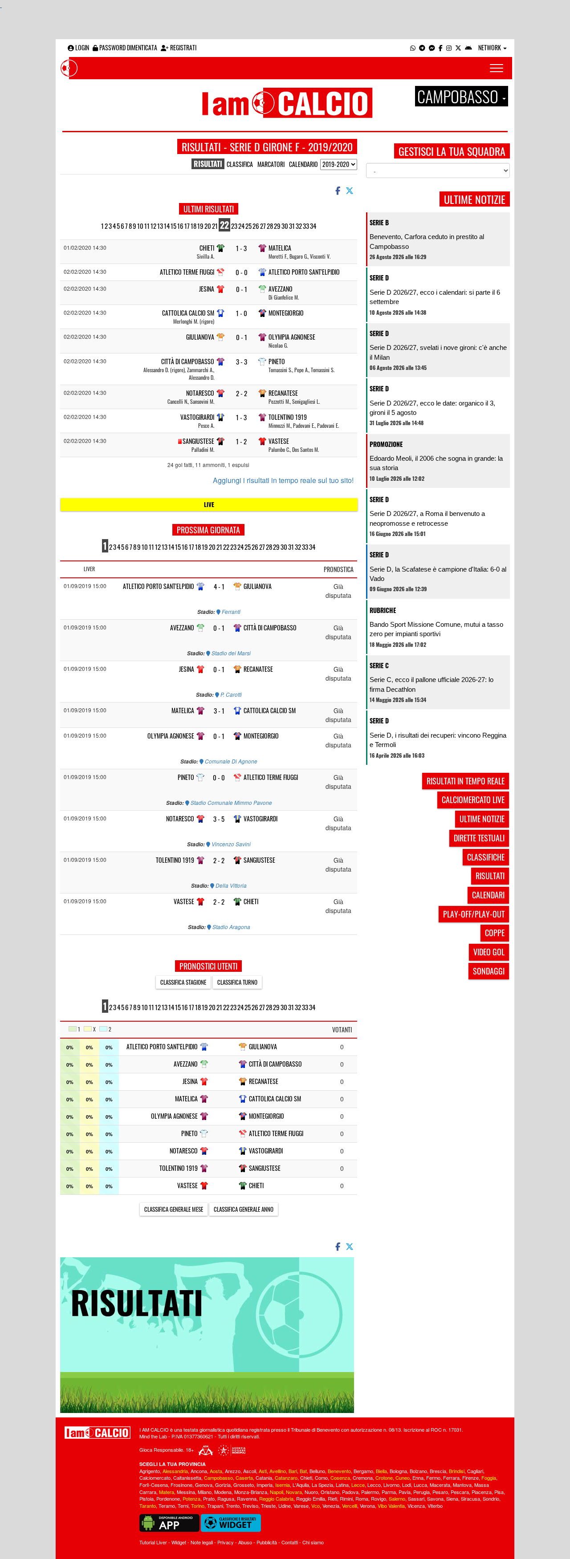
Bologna (398, 1470)
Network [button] (490, 47)
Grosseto (243, 1484)
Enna (417, 1477)
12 (153, 226)
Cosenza (340, 1477)
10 (140, 226)
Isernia (282, 1484)
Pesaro (440, 1491)
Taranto (147, 1505)
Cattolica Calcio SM (188, 312)
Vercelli (349, 1505)
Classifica (240, 164)
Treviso (250, 1505)
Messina (186, 1491)
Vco (315, 1505)
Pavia (405, 1491)
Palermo (370, 1491)
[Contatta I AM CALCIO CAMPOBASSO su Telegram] (422, 47)
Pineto (277, 361)
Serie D (379, 277)
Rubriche (383, 610)
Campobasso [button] (459, 96)
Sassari (416, 1498)
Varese (301, 1505)
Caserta (244, 1477)
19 (200, 226)
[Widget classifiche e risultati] (231, 1522)
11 (147, 226)
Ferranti (230, 611)
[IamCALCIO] (97, 1432)
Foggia (488, 1477)
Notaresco (200, 393)
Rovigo (378, 1498)
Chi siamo (313, 1542)
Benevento (339, 1470)
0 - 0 (242, 272)
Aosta (216, 1470)
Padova (350, 1491)
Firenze (470, 1477)
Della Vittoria (230, 885)
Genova (203, 1484)
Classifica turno (237, 982)
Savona (435, 1498)
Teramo (167, 1505)
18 (193, 226)
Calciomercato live (473, 799)
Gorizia (223, 1484)
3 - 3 (241, 361)
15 (173, 226)
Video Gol (489, 952)
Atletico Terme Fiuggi (187, 271)
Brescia (438, 1470)
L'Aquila (301, 1484)
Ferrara (451, 1477)
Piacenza (482, 1491)
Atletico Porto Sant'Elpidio (304, 271)
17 (187, 226)
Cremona (363, 1477)
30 (284, 226)
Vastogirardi (197, 417)
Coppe (495, 932)
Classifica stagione (183, 982)
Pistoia (146, 1498)
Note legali (202, 1542)
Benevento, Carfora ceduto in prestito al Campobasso (427, 241)
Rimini (346, 1498)
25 (248, 226)
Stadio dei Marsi (230, 653)
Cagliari (475, 1470)
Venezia (330, 1505)
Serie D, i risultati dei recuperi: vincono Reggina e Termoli (438, 739)
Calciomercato (155, 1477)
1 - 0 (241, 313)
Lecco (374, 1484)
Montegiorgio (286, 312)
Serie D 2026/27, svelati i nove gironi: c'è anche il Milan (438, 352)
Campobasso (218, 1477)
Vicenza (416, 1505)
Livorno (391, 1484)
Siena (452, 1498)
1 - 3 (241, 248)
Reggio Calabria (276, 1498)
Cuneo (402, 1477)
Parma (389, 1491)
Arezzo (232, 1470)
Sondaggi (489, 971)
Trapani (215, 1505)
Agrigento (149, 1470)
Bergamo (363, 1470)
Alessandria (175, 1470)
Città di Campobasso (187, 361)
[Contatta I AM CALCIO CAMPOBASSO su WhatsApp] (412, 47)
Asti (263, 1470)
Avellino (277, 1470)
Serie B (379, 222)
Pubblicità (266, 1542)
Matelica (280, 247)
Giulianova (200, 336)
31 (292, 226)
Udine (284, 1505)
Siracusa (470, 1498)
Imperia (264, 1484)
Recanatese (283, 393)
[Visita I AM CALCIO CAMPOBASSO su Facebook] (441, 47)
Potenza (191, 1498)
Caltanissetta (187, 1477)
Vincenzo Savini (230, 844)
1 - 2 (241, 441)
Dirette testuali (479, 838)
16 (180, 226)
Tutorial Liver (153, 1542)
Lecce (358, 1484)
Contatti (289, 1542)
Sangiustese (198, 441)
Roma (361, 1498)
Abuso (245, 1542)
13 (160, 226)
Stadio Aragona (230, 926)
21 (215, 226)
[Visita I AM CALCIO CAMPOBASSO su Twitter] (458, 47)
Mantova (462, 1484)
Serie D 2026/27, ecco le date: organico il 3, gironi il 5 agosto (432, 407)
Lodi (406, 1484)
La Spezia (322, 1484)
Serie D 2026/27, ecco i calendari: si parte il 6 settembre (435, 296)
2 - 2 (241, 393)
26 (255, 226)
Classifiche (486, 857)
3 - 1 (219, 710)
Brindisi (456, 1470)
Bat (303, 1470)
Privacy (225, 1542)
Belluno (317, 1470)
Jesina (206, 288)
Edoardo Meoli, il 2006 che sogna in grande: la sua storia (436, 463)
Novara (294, 1491)
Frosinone (181, 1484)
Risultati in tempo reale (466, 781)
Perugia (421, 1491)
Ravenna (246, 1498)
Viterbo (435, 1505)
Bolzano (418, 1470)
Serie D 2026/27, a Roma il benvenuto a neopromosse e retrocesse (427, 518)
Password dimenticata (127, 47)
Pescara (460, 1491)
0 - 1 (241, 289)
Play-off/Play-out (474, 914)
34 (313, 226)
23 (234, 226)
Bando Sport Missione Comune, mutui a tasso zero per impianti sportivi (436, 629)
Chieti (207, 247)
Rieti (332, 1498)
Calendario (303, 164)
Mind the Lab (153, 1436)
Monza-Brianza (250, 1491)
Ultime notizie (482, 818)
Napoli (276, 1491)
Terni (183, 1505)
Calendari (488, 895)
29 (277, 226)
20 (207, 226)
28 (270, 226)
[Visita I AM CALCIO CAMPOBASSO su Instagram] (449, 47)
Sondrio (491, 1498)
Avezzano (281, 288)
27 (263, 226)
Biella (381, 1470)
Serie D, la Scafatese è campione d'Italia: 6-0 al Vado (438, 573)
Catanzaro (286, 1477)
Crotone (384, 1477)
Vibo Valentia (391, 1505)
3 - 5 (218, 819)
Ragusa (225, 1498)
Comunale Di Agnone (230, 761)
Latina (342, 1484)
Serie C (379, 665)
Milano (205, 1491)
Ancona (199, 1470)
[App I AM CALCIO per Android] (468, 47)
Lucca (420, 1484)
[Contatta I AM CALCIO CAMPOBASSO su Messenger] (432, 47)
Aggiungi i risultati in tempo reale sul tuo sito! (283, 480)
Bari (293, 1470)
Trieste (268, 1505)
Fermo (433, 1477)
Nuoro (311, 1491)
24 (241, 226)
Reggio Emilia (310, 1498)
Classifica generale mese (173, 1209)
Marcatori (271, 164)
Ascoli (249, 1470)
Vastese (279, 441)
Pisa (499, 1491)
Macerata (440, 1484)
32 (299, 226)
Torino (197, 1505)
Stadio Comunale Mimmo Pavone (230, 802)
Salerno (397, 1498)
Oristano (330, 1491)
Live (209, 504)
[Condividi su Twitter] (350, 190)
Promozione (386, 444)
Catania (264, 1477)
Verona (367, 1505)
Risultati (490, 875)
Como (321, 1477)
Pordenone (168, 1498)
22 (224, 224)
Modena (223, 1491)
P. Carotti (230, 694)
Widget (178, 1542)
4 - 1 (219, 586)
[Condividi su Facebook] (337, 190)
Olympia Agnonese (292, 336)
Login (81, 47)
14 (167, 226)
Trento (233, 1505)
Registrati (182, 47)
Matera (166, 1491)
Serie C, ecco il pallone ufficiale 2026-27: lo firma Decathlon (431, 684)
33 (306, 226)
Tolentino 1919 (288, 417)
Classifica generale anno (243, 1209)
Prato (209, 1498)
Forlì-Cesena (153, 1484)
